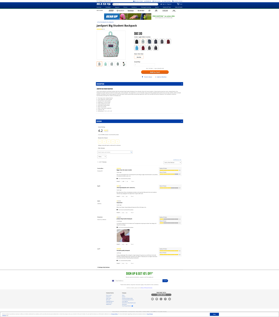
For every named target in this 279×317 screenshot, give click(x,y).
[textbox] (139, 280)
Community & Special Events (128, 299)
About (123, 295)
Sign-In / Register (167, 4)
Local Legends (125, 301)
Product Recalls (109, 302)
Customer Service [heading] (110, 293)
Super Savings (167, 1)
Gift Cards (108, 299)
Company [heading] (124, 293)
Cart (181, 4)
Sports (157, 7)
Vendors (165, 311)
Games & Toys (167, 7)
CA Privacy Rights (146, 311)
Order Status (108, 298)
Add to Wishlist (161, 77)
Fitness (125, 7)
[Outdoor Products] (120, 11)
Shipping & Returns (110, 301)
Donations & (127, 298)
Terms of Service (115, 311)
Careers (124, 296)
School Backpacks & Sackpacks (105, 22)
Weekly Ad (148, 1)
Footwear (108, 7)
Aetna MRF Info (154, 311)
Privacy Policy (139, 311)
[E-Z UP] (149, 11)
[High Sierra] (174, 11)
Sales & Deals (178, 7)
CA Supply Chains (123, 311)
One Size (139, 57)
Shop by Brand (100, 10)
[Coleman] (111, 10)
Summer (99, 7)
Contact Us (108, 296)
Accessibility (160, 311)
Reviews (99, 121)
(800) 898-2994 (161, 295)
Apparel (117, 7)
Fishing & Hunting (146, 7)
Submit (165, 280)
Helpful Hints (109, 304)
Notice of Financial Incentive (147, 287)
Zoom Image (101, 32)
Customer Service (178, 1)
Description (100, 84)
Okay (214, 314)
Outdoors (134, 7)
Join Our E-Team (138, 1)
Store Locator (157, 1)
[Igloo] (156, 10)
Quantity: (137, 62)
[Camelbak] (165, 10)
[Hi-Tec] (141, 10)
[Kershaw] (131, 10)
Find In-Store (148, 77)
